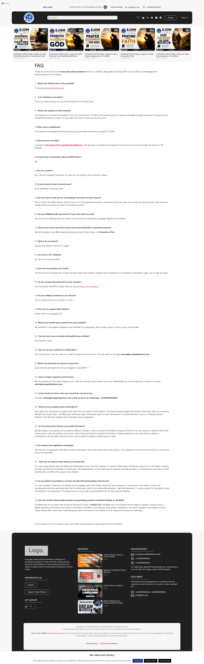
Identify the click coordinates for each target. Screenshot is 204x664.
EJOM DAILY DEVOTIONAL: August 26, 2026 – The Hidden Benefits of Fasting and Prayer (30, 55)
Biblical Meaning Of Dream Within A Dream (113, 602)
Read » (106, 559)
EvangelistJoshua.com (56, 633)
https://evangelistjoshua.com (51, 88)
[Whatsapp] (105, 7)
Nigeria (38, 246)
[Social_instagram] (161, 18)
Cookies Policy (150, 661)
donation (54, 313)
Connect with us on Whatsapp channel (86, 7)
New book (47, 7)
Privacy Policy (165, 661)
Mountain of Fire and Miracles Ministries (64, 145)
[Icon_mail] (143, 18)
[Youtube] (152, 18)
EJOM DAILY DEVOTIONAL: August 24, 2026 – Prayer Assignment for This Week (102, 55)
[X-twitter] (147, 18)
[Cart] (138, 17)
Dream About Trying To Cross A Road (113, 556)
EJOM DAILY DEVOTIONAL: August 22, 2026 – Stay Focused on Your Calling (173, 55)
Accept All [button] (137, 661)
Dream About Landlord (113, 585)
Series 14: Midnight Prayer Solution (115, 571)
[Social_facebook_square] (156, 18)
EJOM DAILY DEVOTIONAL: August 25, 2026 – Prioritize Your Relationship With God (66, 55)
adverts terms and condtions (86, 286)
